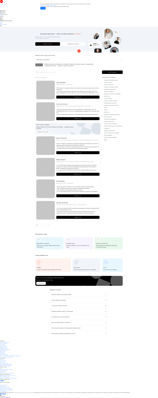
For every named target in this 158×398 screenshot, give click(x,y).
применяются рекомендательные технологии (24, 392)
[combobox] (2, 396)
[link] (1, 19)
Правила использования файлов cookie (61, 6)
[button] (1, 21)
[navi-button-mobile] (0, 26)
